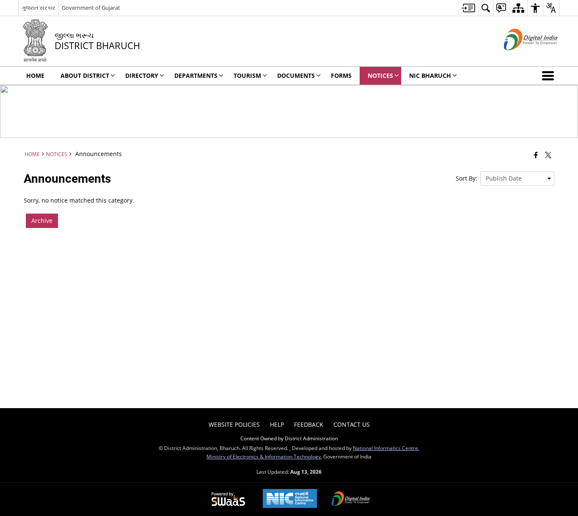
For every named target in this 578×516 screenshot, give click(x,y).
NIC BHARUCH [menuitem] (430, 75)
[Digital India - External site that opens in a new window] (520, 57)
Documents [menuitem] (296, 75)
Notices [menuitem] (380, 75)
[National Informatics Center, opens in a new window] (289, 499)
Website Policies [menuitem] (234, 424)
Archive (41, 221)
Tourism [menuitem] (247, 75)
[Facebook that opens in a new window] (536, 154)
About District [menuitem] (85, 75)
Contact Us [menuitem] (351, 424)
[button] (549, 76)
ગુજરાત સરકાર (38, 7)
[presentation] (517, 178)
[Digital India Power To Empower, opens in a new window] (351, 499)
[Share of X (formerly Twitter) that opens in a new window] (548, 154)
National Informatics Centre (385, 448)
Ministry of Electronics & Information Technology (263, 456)
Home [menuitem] (35, 75)
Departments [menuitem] (195, 75)
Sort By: (466, 178)
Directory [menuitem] (141, 75)
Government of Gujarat (91, 7)
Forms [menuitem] (341, 75)
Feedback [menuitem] (308, 424)
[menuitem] (468, 8)
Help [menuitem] (277, 424)
